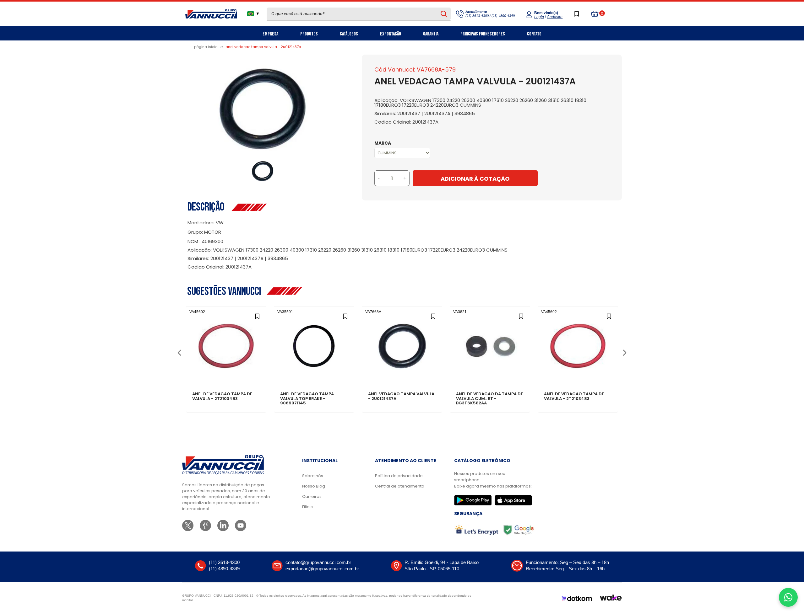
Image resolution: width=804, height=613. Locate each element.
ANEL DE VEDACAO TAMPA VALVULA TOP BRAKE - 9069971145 (307, 398)
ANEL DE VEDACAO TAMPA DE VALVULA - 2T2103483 (222, 396)
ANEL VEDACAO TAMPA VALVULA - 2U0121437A (401, 396)
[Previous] (179, 352)
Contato (534, 34)
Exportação (390, 34)
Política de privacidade (399, 476)
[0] (595, 14)
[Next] (624, 352)
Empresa (270, 34)
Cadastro (554, 17)
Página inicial (206, 46)
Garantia (430, 34)
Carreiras (312, 496)
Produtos (309, 34)
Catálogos (349, 34)
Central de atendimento (399, 486)
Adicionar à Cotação (475, 179)
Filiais (307, 507)
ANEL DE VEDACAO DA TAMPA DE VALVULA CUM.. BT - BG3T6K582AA (489, 398)
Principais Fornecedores (482, 34)
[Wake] (611, 598)
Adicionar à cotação (226, 372)
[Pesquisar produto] (444, 14)
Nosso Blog (313, 486)
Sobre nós (312, 476)
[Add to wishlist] (257, 315)
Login (539, 17)
